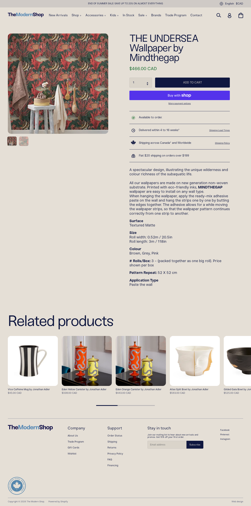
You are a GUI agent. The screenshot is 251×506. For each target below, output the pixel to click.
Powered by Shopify (58, 501)
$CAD (239, 3)
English (229, 3)
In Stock (128, 15)
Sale (141, 15)
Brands (156, 15)
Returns (111, 447)
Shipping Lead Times (219, 130)
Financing (112, 465)
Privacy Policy (115, 453)
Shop (76, 15)
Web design (237, 501)
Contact (196, 15)
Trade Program (175, 15)
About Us (73, 435)
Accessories (94, 15)
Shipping (112, 441)
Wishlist (72, 453)
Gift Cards (73, 447)
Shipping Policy (222, 143)
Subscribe (194, 444)
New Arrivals (58, 15)
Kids (113, 15)
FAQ (109, 459)
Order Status (114, 435)
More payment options (179, 103)
